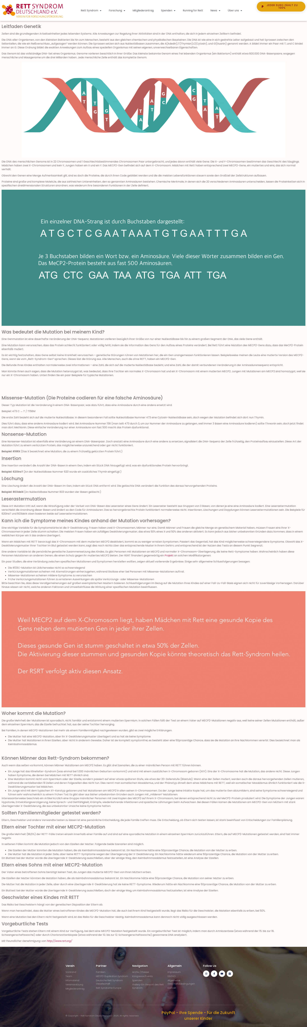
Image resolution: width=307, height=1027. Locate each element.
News (213, 10)
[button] (281, 17)
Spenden (166, 10)
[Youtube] (222, 973)
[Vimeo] (230, 973)
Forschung (115, 10)
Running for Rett (193, 10)
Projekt (169, 555)
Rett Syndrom (89, 10)
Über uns (233, 10)
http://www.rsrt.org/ (59, 941)
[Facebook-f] (214, 973)
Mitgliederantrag (143, 10)
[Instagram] (206, 973)
